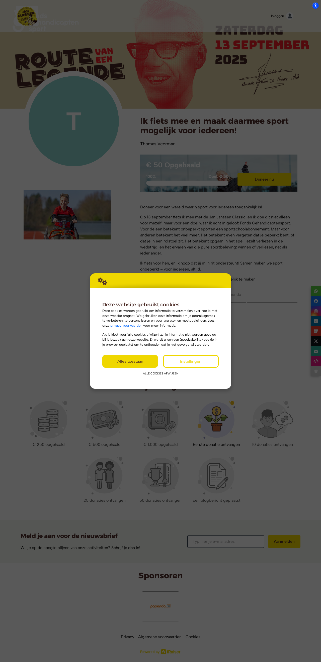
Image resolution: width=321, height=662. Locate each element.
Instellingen (190, 361)
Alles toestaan (130, 361)
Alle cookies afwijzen (160, 373)
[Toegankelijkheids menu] (315, 6)
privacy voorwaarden (126, 325)
